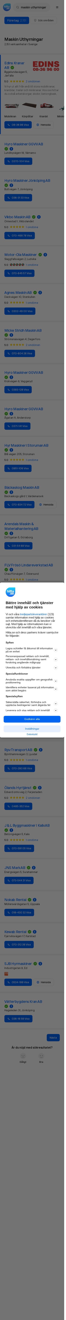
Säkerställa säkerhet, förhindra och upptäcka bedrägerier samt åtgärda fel (28, 704)
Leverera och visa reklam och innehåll (28, 710)
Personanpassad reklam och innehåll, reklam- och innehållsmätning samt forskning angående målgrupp (27, 659)
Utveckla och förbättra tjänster (23, 667)
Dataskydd (32, 734)
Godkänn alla (32, 719)
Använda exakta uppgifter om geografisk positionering (29, 681)
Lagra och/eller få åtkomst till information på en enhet (29, 650)
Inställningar (32, 728)
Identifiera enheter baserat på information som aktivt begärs (30, 689)
